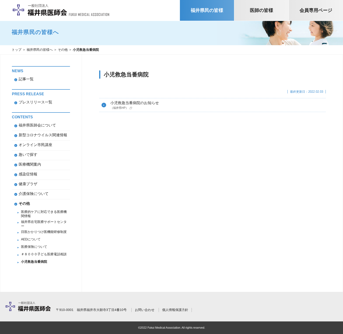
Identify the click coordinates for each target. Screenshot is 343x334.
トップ (16, 49)
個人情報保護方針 (175, 310)
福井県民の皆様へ (40, 49)
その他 (63, 49)
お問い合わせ (144, 310)
